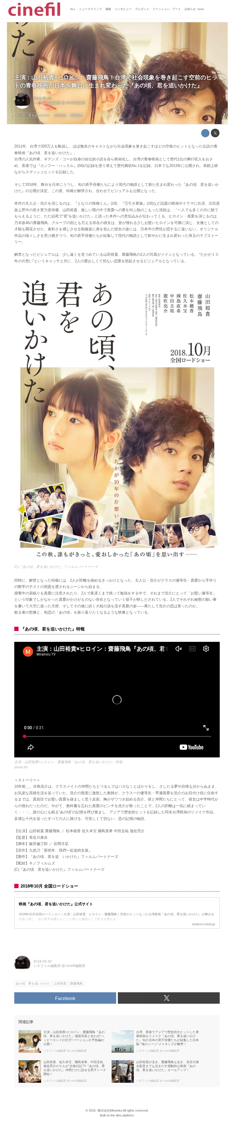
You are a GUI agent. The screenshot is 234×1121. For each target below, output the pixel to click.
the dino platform (122, 1115)
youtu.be (21, 767)
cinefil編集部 (75, 103)
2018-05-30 (42, 98)
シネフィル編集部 (47, 103)
